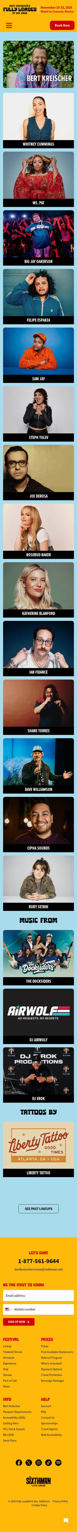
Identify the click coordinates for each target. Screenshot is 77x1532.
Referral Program (51, 1357)
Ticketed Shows (12, 1352)
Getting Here (10, 1423)
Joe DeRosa (39, 496)
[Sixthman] (38, 1481)
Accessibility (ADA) (14, 1417)
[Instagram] (40, 1462)
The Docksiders (38, 981)
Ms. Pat (38, 203)
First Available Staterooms (57, 1352)
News (6, 1386)
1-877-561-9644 (38, 1261)
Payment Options (51, 1369)
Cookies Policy (39, 1505)
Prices (44, 1346)
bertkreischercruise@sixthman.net (39, 1269)
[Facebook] (20, 1462)
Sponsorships (49, 1423)
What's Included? (51, 1363)
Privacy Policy (60, 1501)
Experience (9, 1363)
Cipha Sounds (38, 848)
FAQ (43, 1412)
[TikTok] (50, 1462)
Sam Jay (38, 379)
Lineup (7, 1346)
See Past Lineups (38, 1208)
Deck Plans (9, 1440)
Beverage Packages (52, 1380)
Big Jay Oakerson (38, 261)
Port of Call (10, 1380)
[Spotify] (58, 1462)
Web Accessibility (51, 1435)
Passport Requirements (17, 1412)
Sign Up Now (16, 1322)
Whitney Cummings (38, 144)
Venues (7, 1375)
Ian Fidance (38, 672)
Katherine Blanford (38, 613)
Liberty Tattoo (38, 1173)
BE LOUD (8, 1435)
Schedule (8, 1357)
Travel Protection (51, 1375)
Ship (5, 1369)
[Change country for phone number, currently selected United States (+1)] (8, 1309)
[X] (30, 1462)
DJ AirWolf (38, 1040)
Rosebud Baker (38, 555)
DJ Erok (38, 1098)
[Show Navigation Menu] (9, 25)
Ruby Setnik (38, 907)
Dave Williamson (38, 789)
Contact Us (47, 1417)
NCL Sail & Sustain (14, 1429)
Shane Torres (39, 731)
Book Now (62, 25)
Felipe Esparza (38, 320)
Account (46, 1406)
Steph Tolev (38, 437)
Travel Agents (49, 1429)
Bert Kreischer (49, 78)
